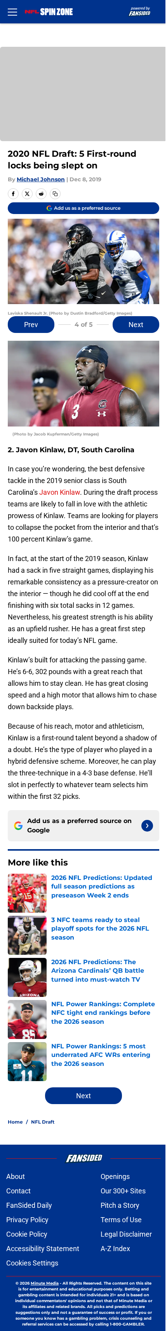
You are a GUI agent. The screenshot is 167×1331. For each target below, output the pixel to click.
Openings (115, 1176)
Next (136, 324)
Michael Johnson (41, 179)
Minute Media (45, 1283)
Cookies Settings (32, 1263)
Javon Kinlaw (59, 492)
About (15, 1176)
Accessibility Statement (42, 1248)
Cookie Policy (26, 1234)
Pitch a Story (120, 1205)
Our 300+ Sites (123, 1191)
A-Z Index (115, 1248)
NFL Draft (42, 1122)
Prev (31, 324)
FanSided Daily (29, 1205)
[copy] (55, 193)
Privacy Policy (27, 1220)
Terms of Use (121, 1220)
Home (15, 1122)
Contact (18, 1191)
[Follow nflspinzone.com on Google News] (147, 826)
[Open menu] (12, 11)
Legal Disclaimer (126, 1234)
